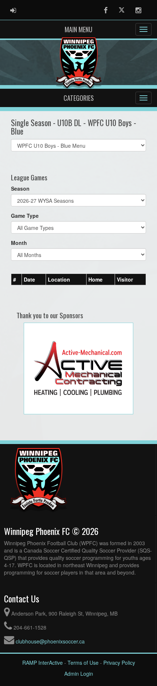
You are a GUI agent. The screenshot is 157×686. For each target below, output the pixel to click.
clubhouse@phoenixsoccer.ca (50, 641)
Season (20, 188)
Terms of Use (83, 662)
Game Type (25, 215)
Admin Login (78, 673)
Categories (79, 98)
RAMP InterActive (42, 662)
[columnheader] (16, 280)
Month (19, 242)
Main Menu (78, 29)
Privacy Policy (119, 662)
